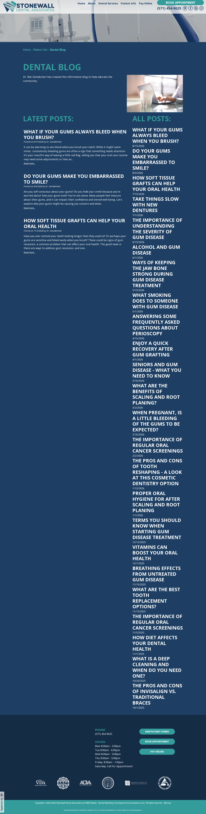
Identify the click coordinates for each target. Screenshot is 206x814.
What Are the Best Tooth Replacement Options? (156, 598)
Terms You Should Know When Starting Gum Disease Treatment (156, 528)
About (92, 3)
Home (81, 3)
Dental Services (108, 3)
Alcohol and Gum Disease (156, 250)
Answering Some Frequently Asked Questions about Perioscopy (156, 325)
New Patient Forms (157, 731)
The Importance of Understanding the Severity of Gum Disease (157, 228)
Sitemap (167, 802)
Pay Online (145, 3)
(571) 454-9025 (169, 8)
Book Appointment (180, 2)
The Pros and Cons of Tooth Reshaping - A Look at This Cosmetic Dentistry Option (157, 472)
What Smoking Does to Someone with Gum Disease (155, 301)
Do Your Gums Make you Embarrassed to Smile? (153, 159)
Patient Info (128, 3)
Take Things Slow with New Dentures (155, 205)
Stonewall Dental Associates (68, 802)
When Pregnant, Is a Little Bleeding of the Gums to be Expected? (157, 421)
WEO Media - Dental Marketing (100, 802)
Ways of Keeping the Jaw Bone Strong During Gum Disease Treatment (153, 273)
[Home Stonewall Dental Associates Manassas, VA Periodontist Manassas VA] (28, 6)
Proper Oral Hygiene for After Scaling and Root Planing (156, 502)
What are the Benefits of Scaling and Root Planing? (156, 394)
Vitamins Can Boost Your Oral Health (155, 553)
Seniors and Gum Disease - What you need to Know (156, 370)
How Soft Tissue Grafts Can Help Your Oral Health (156, 183)
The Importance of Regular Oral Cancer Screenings (157, 445)
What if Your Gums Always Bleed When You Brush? (157, 135)
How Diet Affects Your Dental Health (154, 643)
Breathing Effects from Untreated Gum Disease (156, 574)
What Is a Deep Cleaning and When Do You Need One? (156, 667)
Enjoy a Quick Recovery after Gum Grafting (152, 349)
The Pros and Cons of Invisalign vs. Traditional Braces (157, 694)
